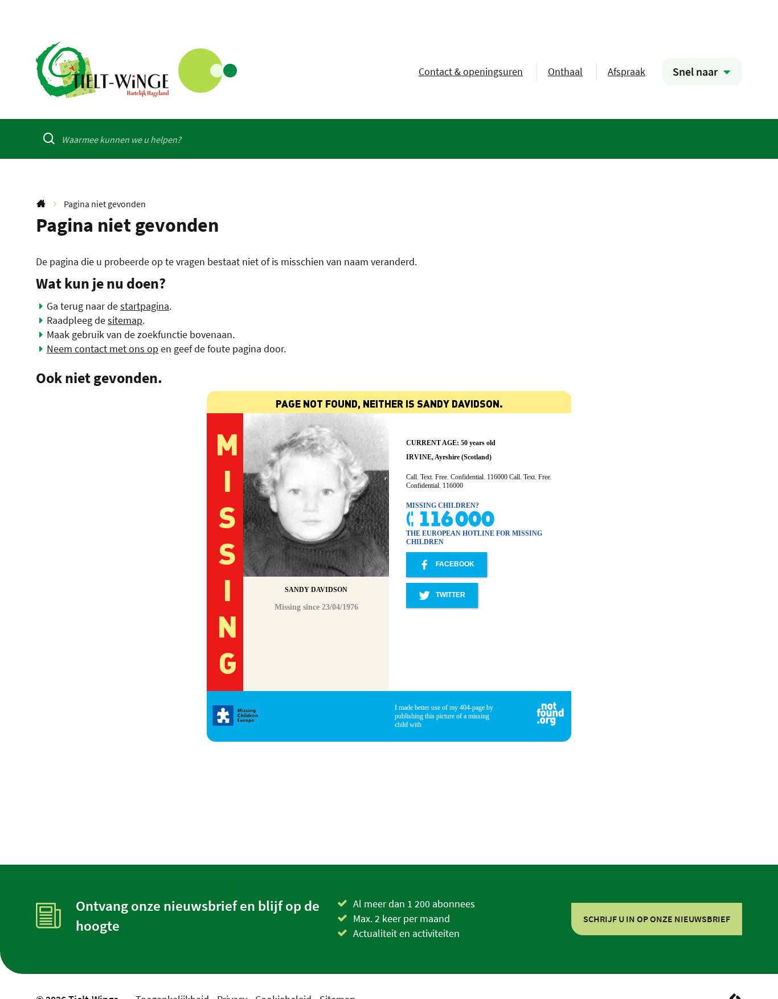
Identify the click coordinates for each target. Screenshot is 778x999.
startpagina (144, 306)
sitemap (125, 320)
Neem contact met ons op (102, 348)
